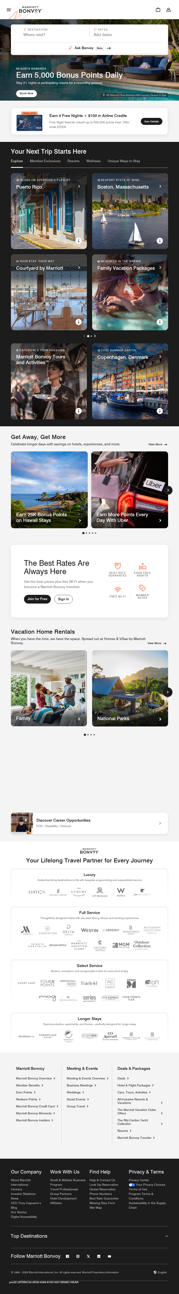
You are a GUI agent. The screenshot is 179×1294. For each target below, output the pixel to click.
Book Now (26, 93)
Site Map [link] (96, 1207)
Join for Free (37, 599)
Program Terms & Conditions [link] (141, 1196)
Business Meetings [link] (80, 1085)
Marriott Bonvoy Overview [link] (34, 1078)
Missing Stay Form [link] (102, 1203)
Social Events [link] (76, 1099)
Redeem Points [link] (26, 1099)
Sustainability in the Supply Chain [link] (147, 1205)
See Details (151, 121)
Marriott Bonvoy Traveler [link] (134, 1137)
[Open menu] (8, 9)
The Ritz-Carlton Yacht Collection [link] (138, 1121)
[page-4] (94, 734)
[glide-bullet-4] (95, 533)
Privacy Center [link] (139, 1180)
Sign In (63, 599)
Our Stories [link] (19, 1212)
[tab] (17, 163)
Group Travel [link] (76, 1106)
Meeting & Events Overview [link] (86, 1078)
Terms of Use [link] (138, 1189)
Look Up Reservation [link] (104, 1184)
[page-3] (91, 734)
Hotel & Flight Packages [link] (133, 1085)
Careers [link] (16, 1189)
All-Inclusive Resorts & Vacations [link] (138, 1101)
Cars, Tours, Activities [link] (132, 1092)
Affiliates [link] (56, 1203)
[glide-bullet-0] (83, 533)
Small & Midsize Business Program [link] (68, 1182)
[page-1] (85, 734)
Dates (103, 29)
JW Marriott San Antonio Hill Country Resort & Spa (136, 95)
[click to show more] (167, 692)
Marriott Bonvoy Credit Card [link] (35, 1106)
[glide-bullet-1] (86, 533)
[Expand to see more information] (79, 241)
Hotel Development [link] (63, 1198)
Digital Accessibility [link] (24, 1216)
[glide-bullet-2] (89, 533)
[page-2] (88, 734)
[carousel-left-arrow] (84, 336)
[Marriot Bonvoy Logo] (89, 851)
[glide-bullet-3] (92, 533)
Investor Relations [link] (23, 1194)
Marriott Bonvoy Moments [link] (34, 1113)
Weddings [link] (74, 1092)
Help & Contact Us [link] (102, 1180)
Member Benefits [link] (28, 1085)
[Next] (168, 490)
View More (155, 444)
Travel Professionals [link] (64, 1189)
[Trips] (158, 9)
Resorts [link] (122, 1130)
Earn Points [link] (24, 1092)
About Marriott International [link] (21, 1182)
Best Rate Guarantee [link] (104, 1198)
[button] (50, 32)
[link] (17, 161)
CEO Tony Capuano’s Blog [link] (26, 1205)
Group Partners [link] (61, 1194)
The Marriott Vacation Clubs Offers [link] (136, 1111)
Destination (38, 29)
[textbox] (50, 35)
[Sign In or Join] (168, 9)
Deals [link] (121, 1078)
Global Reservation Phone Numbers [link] (103, 1191)
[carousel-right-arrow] (95, 336)
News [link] (15, 1198)
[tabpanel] (89, 39)
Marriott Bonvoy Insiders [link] (33, 1120)
